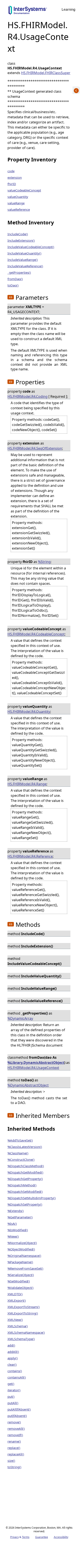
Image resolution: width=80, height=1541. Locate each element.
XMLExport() (16, 1300)
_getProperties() (19, 272)
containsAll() (16, 1377)
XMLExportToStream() (23, 1307)
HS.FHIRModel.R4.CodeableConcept (36, 634)
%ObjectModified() (21, 1249)
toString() (14, 1467)
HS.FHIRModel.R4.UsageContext (33, 1067)
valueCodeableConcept (24, 190)
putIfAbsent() (17, 1416)
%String (44, 561)
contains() (14, 1371)
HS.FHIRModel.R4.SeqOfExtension (34, 448)
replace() (13, 1448)
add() (11, 1345)
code (11, 171)
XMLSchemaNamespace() (26, 1332)
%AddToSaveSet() (20, 1140)
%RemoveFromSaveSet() (25, 1268)
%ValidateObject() (20, 1287)
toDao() (13, 285)
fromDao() (15, 279)
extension (14, 177)
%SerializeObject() (20, 1275)
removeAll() (16, 1428)
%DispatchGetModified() (25, 1172)
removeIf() (15, 1435)
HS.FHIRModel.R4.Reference (30, 856)
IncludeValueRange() (22, 259)
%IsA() (12, 1223)
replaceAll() (15, 1454)
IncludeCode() (17, 234)
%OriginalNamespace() (24, 1255)
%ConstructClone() (21, 1159)
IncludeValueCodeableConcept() (30, 247)
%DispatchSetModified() (25, 1191)
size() (11, 1460)
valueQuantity (17, 196)
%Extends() (15, 1211)
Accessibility (61, 1537)
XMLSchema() (17, 1326)
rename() (14, 1441)
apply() (12, 1358)
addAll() (13, 1351)
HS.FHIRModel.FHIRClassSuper (45, 72)
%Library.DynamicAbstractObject (35, 1062)
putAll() (12, 1403)
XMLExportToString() (22, 1313)
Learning (68, 9)
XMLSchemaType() (21, 1339)
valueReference (18, 209)
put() (11, 1396)
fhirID (11, 184)
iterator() (13, 1390)
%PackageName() (20, 1262)
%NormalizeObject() (22, 1243)
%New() (13, 1236)
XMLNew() (15, 1319)
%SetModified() (18, 1281)
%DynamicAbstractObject (28, 1085)
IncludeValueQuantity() (24, 253)
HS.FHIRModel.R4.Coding (27, 396)
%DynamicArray (20, 1018)
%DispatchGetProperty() (25, 1179)
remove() (14, 1422)
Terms (25, 1537)
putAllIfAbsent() (19, 1409)
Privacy (14, 1537)
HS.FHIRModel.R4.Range (27, 784)
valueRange (16, 203)
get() (10, 1384)
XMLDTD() (15, 1294)
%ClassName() (17, 1153)
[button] (10, 297)
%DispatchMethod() (21, 1185)
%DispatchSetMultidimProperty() (31, 1198)
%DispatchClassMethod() (25, 1166)
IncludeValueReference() (25, 266)
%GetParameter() (20, 1217)
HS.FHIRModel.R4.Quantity (28, 711)
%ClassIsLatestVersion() (24, 1147)
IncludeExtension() (21, 240)
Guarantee (41, 1537)
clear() (12, 1364)
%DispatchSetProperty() (24, 1204)
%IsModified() (17, 1230)
